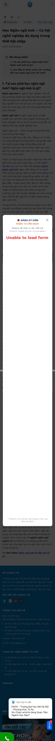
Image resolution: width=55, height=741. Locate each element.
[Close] (47, 220)
